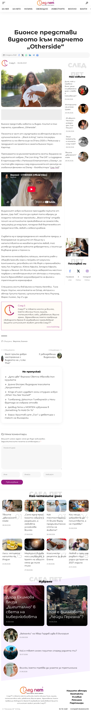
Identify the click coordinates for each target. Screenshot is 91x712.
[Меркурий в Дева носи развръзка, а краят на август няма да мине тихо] (34, 544)
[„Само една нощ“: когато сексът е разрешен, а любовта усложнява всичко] (34, 506)
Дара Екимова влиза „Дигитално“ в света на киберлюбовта (21, 607)
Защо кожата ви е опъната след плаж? (71, 140)
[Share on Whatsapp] (26, 55)
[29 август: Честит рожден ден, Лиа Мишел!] (83, 125)
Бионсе (24, 341)
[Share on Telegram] (33, 55)
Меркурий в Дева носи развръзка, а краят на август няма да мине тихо (34, 559)
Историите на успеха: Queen (70, 107)
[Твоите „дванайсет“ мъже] (83, 157)
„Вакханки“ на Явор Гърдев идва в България (44, 633)
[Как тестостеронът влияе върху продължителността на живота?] (56, 506)
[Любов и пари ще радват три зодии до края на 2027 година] (79, 544)
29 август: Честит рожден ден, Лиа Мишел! (70, 123)
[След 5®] (45, 3)
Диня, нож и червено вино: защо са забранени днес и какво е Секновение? (70, 88)
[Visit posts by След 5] (4, 63)
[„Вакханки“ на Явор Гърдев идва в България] (11, 635)
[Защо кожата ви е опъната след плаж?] (83, 142)
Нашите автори (77, 690)
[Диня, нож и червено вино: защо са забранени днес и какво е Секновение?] (83, 90)
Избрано (45, 581)
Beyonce (16, 341)
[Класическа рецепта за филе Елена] (56, 544)
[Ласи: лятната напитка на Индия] (12, 544)
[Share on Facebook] (19, 55)
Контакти (76, 694)
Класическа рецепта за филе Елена (56, 556)
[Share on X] (22, 55)
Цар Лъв (54, 167)
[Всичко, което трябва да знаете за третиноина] (11, 670)
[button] (4, 3)
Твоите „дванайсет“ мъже (70, 154)
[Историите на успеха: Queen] (83, 109)
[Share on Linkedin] (30, 55)
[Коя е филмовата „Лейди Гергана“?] (67, 605)
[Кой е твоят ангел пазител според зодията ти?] (11, 652)
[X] (78, 274)
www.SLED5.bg (53, 327)
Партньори (77, 703)
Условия (77, 697)
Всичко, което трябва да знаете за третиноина (48, 668)
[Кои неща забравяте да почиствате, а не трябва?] (79, 506)
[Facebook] (70, 274)
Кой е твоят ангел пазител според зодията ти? (48, 650)
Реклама (77, 700)
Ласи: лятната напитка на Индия (11, 556)
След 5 (12, 63)
